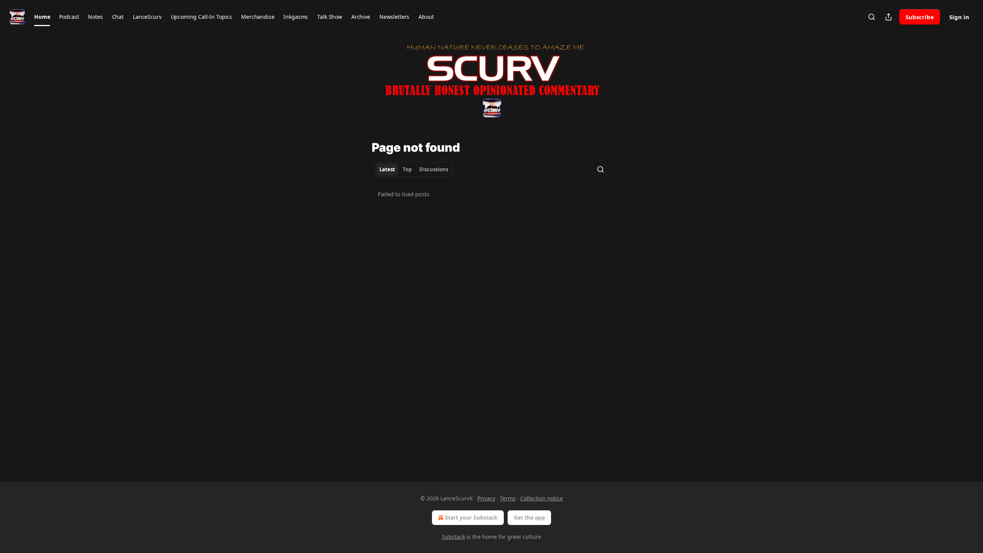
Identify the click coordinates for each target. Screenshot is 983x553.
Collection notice (541, 498)
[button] (42, 17)
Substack (453, 536)
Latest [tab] (387, 169)
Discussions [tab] (433, 169)
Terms (508, 498)
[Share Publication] (888, 17)
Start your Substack (471, 517)
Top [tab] (407, 169)
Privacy (486, 498)
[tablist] (414, 169)
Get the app (529, 517)
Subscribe (919, 17)
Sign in (959, 17)
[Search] (871, 17)
